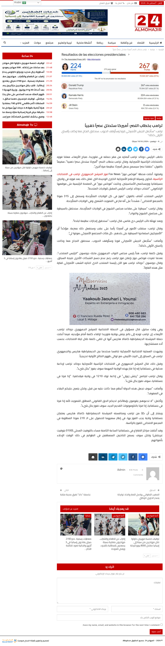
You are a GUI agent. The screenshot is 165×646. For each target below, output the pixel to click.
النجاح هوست (23, 640)
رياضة (100, 42)
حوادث (37, 42)
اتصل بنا (118, 3)
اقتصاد (140, 42)
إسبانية (87, 515)
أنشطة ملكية (84, 42)
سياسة (112, 42)
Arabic (18, 2)
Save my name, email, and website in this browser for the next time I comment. (121, 625)
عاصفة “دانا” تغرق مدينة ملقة (75, 494)
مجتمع (49, 42)
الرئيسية (154, 42)
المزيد (25, 42)
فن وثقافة (126, 42)
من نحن (130, 3)
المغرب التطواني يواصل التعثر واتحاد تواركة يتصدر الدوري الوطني (138, 496)
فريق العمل (104, 3)
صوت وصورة (149, 118)
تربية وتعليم (65, 42)
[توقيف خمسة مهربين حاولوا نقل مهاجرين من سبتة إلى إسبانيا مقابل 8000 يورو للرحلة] (143, 524)
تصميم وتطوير (42, 640)
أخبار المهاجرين (152, 515)
